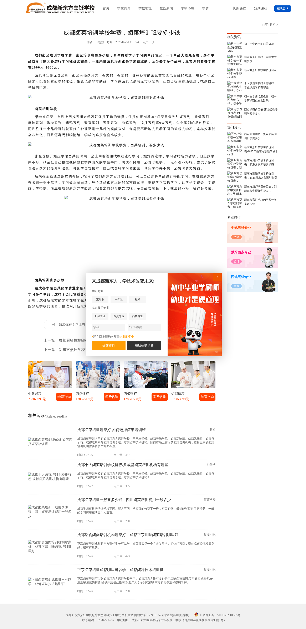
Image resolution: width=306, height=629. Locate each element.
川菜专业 (100, 316)
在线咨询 (283, 8)
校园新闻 (166, 8)
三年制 (100, 299)
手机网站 (127, 615)
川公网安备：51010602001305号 (219, 615)
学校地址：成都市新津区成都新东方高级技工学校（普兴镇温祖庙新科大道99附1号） (171, 620)
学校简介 (124, 8)
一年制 (119, 299)
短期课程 (260, 8)
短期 (137, 299)
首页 (106, 8)
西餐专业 (137, 316)
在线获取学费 (144, 345)
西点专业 (118, 316)
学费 (205, 8)
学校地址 (145, 8)
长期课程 (239, 8)
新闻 (272, 24)
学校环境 (187, 8)
